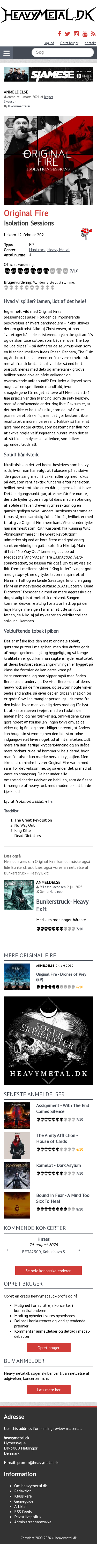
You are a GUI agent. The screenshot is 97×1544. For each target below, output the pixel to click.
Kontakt (90, 43)
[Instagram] (76, 33)
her (51, 801)
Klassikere (23, 1496)
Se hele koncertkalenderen (48, 1270)
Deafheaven (43, 1239)
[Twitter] (67, 33)
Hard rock (37, 249)
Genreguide (23, 1501)
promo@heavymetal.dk (37, 1462)
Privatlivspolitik (27, 1516)
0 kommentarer (19, 106)
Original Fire (26, 213)
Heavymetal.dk (48, 15)
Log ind (49, 43)
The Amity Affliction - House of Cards (57, 1138)
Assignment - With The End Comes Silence (62, 1108)
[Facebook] (59, 33)
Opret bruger (69, 43)
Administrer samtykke (32, 1521)
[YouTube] (85, 33)
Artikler (20, 1506)
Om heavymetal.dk (30, 1485)
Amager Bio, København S (43, 1251)
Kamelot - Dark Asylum (58, 1165)
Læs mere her (49, 1389)
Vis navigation (6, 52)
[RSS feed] (93, 33)
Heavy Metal (58, 249)
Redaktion (23, 1490)
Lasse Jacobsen (54, 887)
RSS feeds (23, 1511)
